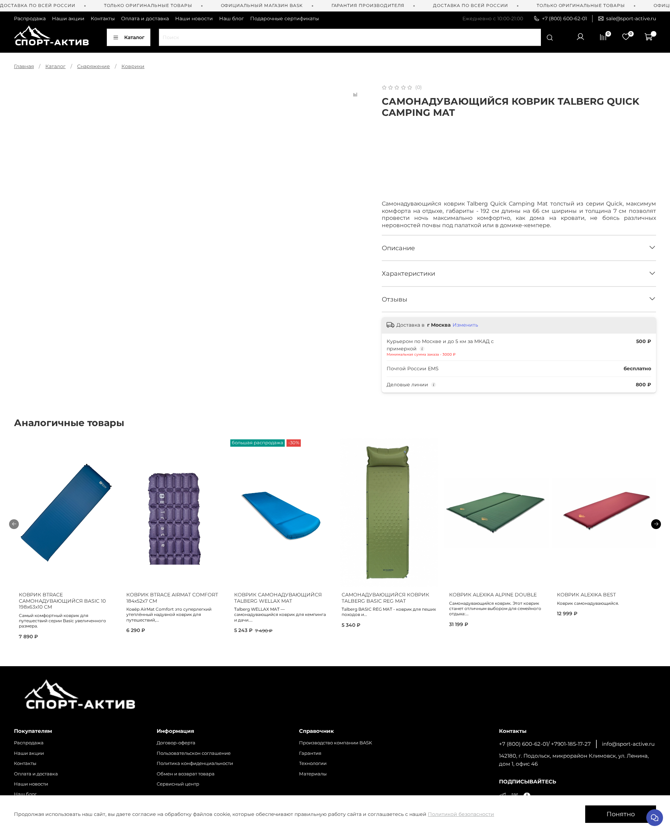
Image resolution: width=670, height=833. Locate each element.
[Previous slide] (23, 83)
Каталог (134, 37)
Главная (24, 66)
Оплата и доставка (145, 18)
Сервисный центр (178, 784)
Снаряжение (93, 66)
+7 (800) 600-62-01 (564, 18)
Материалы (313, 773)
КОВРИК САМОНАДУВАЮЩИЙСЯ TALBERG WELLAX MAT (278, 598)
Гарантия (310, 753)
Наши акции (68, 18)
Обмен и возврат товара (186, 773)
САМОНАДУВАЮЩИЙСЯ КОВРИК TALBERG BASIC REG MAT (385, 598)
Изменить (465, 325)
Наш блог (231, 18)
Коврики (132, 66)
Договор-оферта (176, 742)
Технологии (313, 763)
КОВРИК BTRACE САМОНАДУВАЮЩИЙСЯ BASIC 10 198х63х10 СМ (62, 601)
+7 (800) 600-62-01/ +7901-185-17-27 (545, 744)
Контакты (103, 18)
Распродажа (30, 18)
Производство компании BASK (335, 742)
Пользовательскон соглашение (194, 753)
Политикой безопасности (461, 814)
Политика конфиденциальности (195, 763)
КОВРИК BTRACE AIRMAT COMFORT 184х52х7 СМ (172, 598)
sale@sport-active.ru (631, 18)
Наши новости (194, 18)
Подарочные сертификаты (284, 18)
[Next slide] (357, 83)
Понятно (620, 814)
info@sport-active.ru (628, 744)
